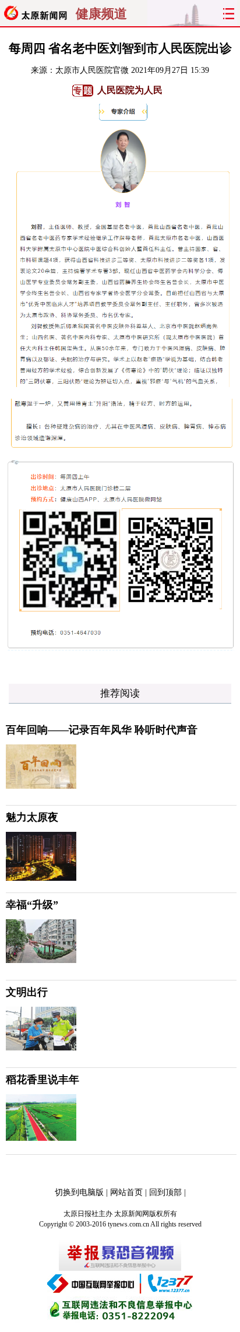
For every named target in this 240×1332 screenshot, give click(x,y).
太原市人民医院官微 (92, 70)
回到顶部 (165, 1192)
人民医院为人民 (130, 90)
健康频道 (101, 14)
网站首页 (126, 1192)
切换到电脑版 (79, 1192)
